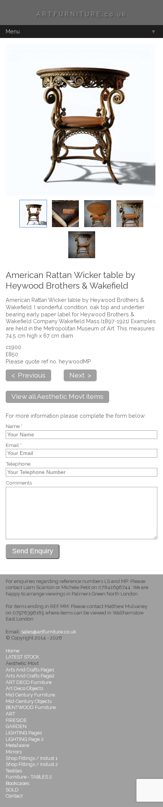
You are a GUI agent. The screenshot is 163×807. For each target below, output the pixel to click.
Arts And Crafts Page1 (30, 670)
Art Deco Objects (24, 688)
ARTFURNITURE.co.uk (81, 14)
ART (10, 714)
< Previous (28, 375)
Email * (14, 445)
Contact (14, 796)
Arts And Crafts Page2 (30, 676)
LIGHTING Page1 (24, 733)
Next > (80, 375)
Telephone (18, 464)
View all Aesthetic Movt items (57, 396)
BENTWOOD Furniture (31, 707)
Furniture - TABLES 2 (29, 777)
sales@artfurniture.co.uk (48, 632)
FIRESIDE (16, 720)
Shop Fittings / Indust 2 (32, 764)
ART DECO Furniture (29, 682)
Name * (14, 426)
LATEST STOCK (22, 657)
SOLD (12, 790)
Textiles (14, 771)
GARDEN (16, 726)
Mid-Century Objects (29, 701)
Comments (19, 483)
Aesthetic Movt (22, 663)
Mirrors (14, 752)
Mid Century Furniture (30, 695)
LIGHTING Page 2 (25, 739)
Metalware (17, 745)
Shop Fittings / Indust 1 (32, 758)
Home (12, 651)
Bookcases (17, 783)
